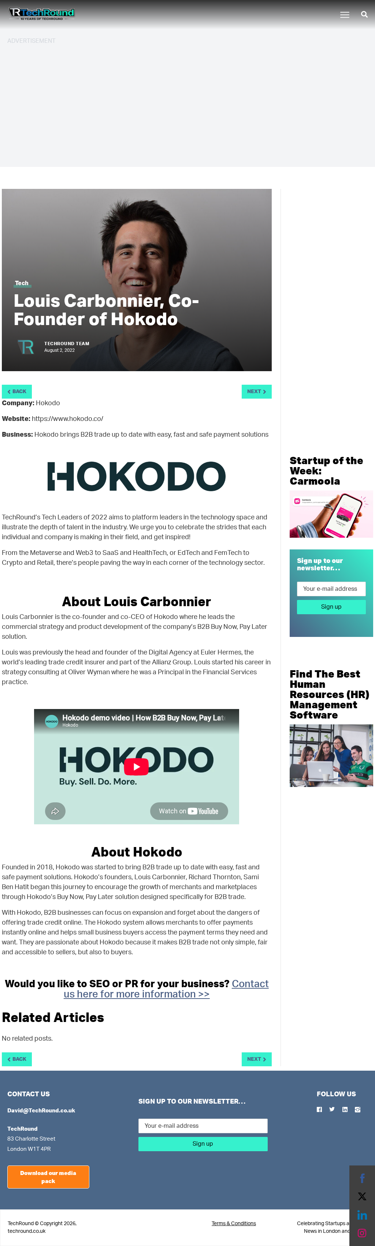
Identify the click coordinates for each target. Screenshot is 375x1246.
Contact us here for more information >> (166, 989)
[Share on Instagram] (362, 1233)
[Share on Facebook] (362, 1178)
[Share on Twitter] (362, 1196)
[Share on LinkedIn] (362, 1214)
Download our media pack (48, 1177)
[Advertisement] (187, 102)
